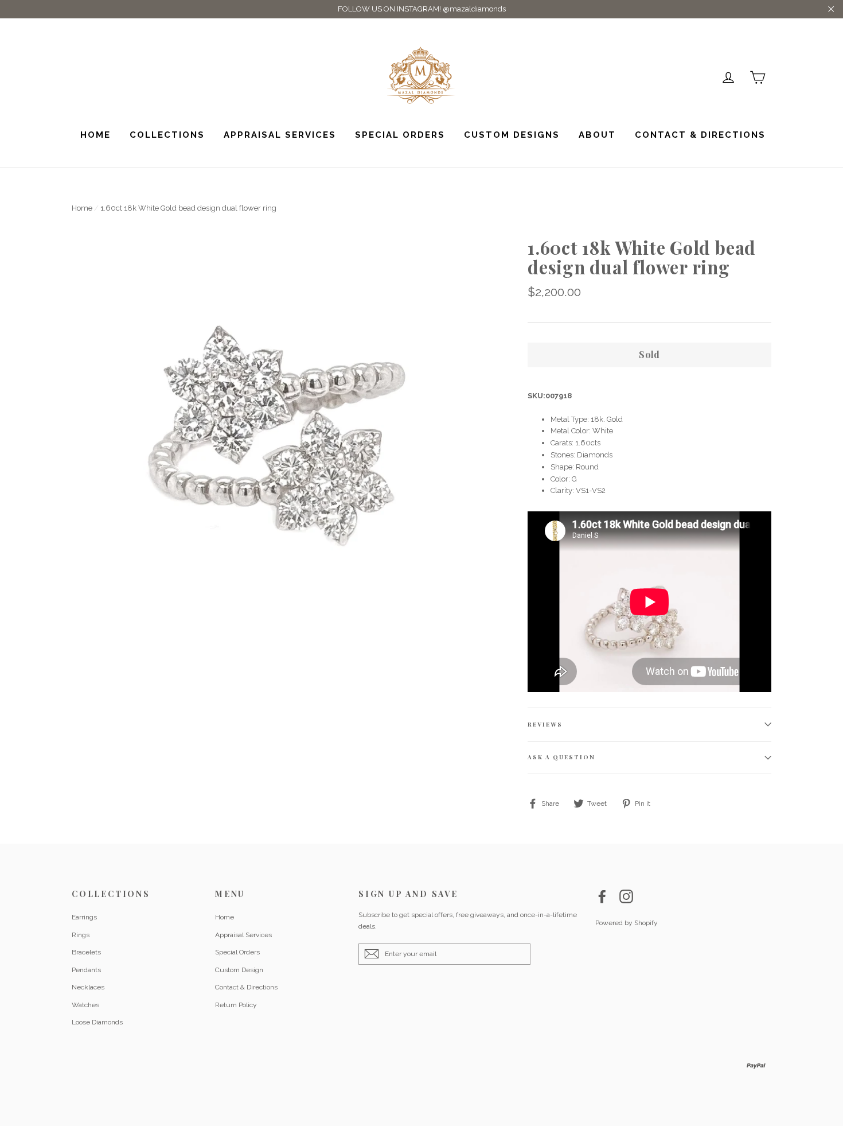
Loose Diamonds (97, 1022)
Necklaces (88, 987)
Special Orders (400, 135)
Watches (85, 1005)
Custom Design (239, 970)
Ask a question (561, 757)
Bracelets (86, 952)
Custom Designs (512, 135)
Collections (167, 135)
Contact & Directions (700, 135)
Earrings (84, 917)
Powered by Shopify (626, 923)
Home (95, 135)
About (597, 135)
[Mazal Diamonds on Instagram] (626, 896)
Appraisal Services (280, 135)
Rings (80, 935)
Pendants (86, 970)
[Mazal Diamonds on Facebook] (602, 896)
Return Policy (236, 1005)
